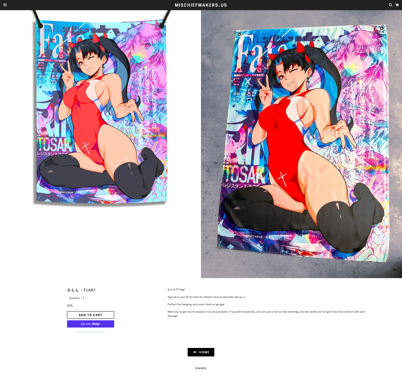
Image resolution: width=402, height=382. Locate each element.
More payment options (90, 332)
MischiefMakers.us (201, 5)
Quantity (74, 298)
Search (201, 368)
